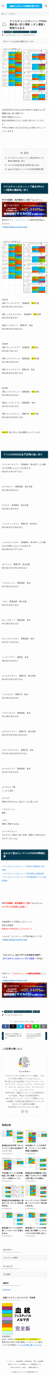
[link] (22, 1111)
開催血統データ (36, 1364)
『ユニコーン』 (20, 220)
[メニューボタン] (3, 6)
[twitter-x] (26, 1111)
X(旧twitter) (6, 1290)
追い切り (33, 32)
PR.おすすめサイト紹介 (18, 1367)
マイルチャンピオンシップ (21, 32)
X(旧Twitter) (28, 1361)
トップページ (10, 1361)
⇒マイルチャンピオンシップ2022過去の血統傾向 (23, 873)
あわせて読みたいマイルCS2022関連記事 (25, 169)
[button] (5, 1026)
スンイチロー (24, 1071)
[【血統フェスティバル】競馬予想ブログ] (24, 6)
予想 (34, 1361)
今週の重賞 (8, 32)
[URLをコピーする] (43, 1026)
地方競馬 (40, 1361)
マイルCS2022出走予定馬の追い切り (24, 165)
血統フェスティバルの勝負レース (18, 1364)
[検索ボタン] (46, 6)
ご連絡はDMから (32, 1367)
